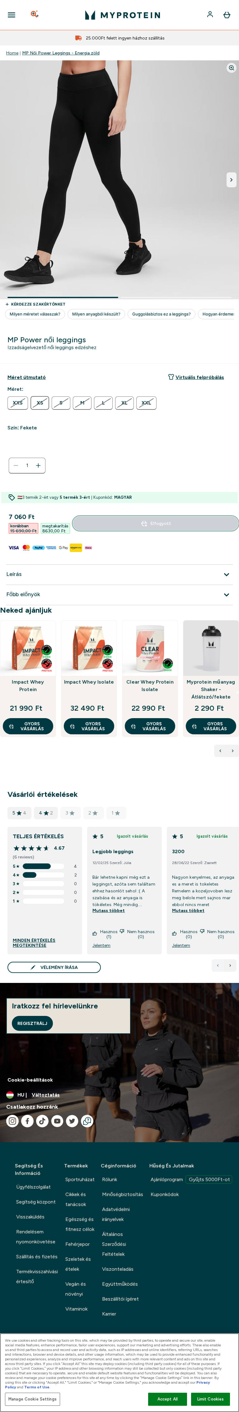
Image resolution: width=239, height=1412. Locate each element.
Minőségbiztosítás (122, 1194)
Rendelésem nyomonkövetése (35, 1236)
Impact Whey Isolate (89, 682)
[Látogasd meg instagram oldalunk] (12, 1121)
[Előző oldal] (218, 965)
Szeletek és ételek (78, 1264)
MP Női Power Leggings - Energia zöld (61, 52)
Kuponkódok (165, 1194)
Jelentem (101, 945)
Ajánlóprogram (190, 1179)
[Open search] (35, 15)
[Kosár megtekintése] (226, 15)
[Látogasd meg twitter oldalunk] (72, 1121)
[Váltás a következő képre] (232, 179)
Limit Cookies (210, 1399)
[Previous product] (220, 751)
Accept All (167, 1399)
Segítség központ (36, 1201)
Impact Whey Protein (28, 685)
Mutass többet (108, 910)
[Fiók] (210, 15)
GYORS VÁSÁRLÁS (32, 726)
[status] (27, 465)
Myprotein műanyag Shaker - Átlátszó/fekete (211, 689)
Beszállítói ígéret (120, 1299)
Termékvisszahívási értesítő (37, 1276)
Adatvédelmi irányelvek (116, 1214)
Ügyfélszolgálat (33, 1187)
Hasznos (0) (189, 934)
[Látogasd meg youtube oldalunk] (57, 1121)
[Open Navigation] (11, 15)
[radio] (17, 403)
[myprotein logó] (122, 15)
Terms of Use (36, 1387)
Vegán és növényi (75, 1289)
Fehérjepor (77, 1244)
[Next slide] (238, 692)
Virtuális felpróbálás (200, 377)
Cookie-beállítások (30, 1079)
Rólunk (109, 1179)
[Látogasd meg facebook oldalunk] (27, 1121)
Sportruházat (80, 1179)
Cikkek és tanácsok (75, 1199)
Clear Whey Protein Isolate (150, 685)
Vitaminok (76, 1308)
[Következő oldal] (230, 965)
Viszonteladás (118, 1269)
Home (12, 52)
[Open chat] (87, 1121)
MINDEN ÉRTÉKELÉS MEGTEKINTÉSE (34, 943)
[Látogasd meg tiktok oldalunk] (42, 1121)
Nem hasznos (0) (141, 934)
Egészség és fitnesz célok (79, 1224)
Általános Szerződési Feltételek (114, 1244)
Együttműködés (120, 1284)
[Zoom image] (232, 68)
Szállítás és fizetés (37, 1256)
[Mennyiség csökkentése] (16, 465)
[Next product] (233, 751)
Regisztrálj (32, 1023)
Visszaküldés (30, 1216)
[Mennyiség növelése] (38, 465)
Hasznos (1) (109, 934)
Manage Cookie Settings (32, 1399)
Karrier (109, 1313)
